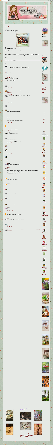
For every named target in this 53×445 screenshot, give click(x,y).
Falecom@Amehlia (44, 93)
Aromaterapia (25, 432)
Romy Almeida (8, 77)
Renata (7, 132)
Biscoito (25, 433)
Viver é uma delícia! (44, 221)
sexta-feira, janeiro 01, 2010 (9, 87)
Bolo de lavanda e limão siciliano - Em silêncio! (44, 227)
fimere (7, 183)
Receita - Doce (43, 86)
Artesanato (21, 433)
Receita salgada (25, 436)
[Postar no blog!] (13, 60)
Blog (42, 82)
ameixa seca (8, 89)
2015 (43, 108)
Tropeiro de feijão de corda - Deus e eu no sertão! (44, 261)
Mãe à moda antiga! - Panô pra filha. (44, 250)
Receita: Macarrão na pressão (45, 118)
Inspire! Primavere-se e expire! (45, 256)
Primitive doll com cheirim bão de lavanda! (44, 244)
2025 (43, 105)
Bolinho (27, 433)
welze (7, 144)
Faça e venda (25, 434)
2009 (43, 114)
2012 (43, 111)
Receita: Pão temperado (44, 119)
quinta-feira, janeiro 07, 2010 (10, 210)
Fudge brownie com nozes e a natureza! (45, 187)
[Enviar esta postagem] (11, 60)
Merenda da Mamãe (44, 89)
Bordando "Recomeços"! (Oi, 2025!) (45, 135)
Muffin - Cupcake (28, 435)
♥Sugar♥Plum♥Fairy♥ (9, 94)
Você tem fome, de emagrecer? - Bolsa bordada (45, 204)
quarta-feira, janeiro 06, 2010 (10, 194)
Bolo (29, 433)
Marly (7, 155)
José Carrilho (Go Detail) (9, 124)
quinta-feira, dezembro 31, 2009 (10, 75)
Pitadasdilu (8, 212)
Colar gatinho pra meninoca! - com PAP (45, 181)
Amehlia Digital (22, 432)
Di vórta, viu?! (44, 122)
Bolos (43, 83)
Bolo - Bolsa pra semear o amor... (44, 163)
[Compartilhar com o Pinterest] (15, 60)
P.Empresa (31, 435)
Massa (32, 434)
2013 (43, 110)
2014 (43, 109)
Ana (7, 218)
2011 (43, 112)
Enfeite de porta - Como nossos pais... (44, 169)
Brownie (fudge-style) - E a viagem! (44, 238)
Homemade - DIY (44, 90)
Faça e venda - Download (43, 92)
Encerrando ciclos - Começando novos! (44, 198)
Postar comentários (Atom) (9, 230)
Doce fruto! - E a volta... (44, 146)
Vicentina (8, 71)
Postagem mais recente (7, 229)
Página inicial (22, 229)
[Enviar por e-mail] (12, 60)
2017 (43, 107)
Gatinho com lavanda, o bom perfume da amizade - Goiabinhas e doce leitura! (45, 274)
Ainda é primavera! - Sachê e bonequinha (45, 215)
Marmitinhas (43, 88)
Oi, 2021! (43, 141)
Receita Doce (21, 436)
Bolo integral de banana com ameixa (45, 175)
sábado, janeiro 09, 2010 (9, 226)
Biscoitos (43, 84)
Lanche (28, 434)
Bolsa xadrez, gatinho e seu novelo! (44, 232)
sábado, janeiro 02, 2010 (9, 130)
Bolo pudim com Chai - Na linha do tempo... (44, 152)
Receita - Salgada (44, 87)
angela (7, 163)
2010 (43, 113)
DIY (21, 434)
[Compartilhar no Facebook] (14, 60)
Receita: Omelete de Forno (45, 121)
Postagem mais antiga (38, 229)
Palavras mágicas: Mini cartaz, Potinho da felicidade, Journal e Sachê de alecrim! (45, 268)
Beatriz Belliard (8, 203)
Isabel (7, 207)
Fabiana (8, 167)
